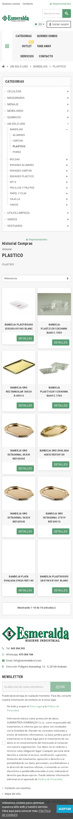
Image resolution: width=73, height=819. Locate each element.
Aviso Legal (36, 706)
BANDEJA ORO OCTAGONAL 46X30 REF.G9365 (19, 454)
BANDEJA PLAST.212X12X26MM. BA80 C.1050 (54, 328)
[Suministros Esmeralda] (16, 18)
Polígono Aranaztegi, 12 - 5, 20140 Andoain (42, 666)
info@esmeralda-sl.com (27, 660)
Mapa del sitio (13, 793)
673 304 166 (26, 654)
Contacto (28, 3)
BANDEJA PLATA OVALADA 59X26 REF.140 (18, 578)
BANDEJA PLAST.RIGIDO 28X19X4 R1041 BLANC (54, 578)
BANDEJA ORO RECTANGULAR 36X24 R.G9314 (19, 391)
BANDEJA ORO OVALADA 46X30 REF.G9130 (54, 452)
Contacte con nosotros (18, 788)
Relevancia (10, 278)
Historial (7, 249)
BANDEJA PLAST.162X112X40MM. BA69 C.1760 (54, 391)
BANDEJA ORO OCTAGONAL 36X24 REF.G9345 (19, 517)
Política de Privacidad (50, 779)
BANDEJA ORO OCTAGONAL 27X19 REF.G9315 (54, 517)
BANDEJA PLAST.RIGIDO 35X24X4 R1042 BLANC (19, 326)
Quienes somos (11, 3)
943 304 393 (18, 648)
